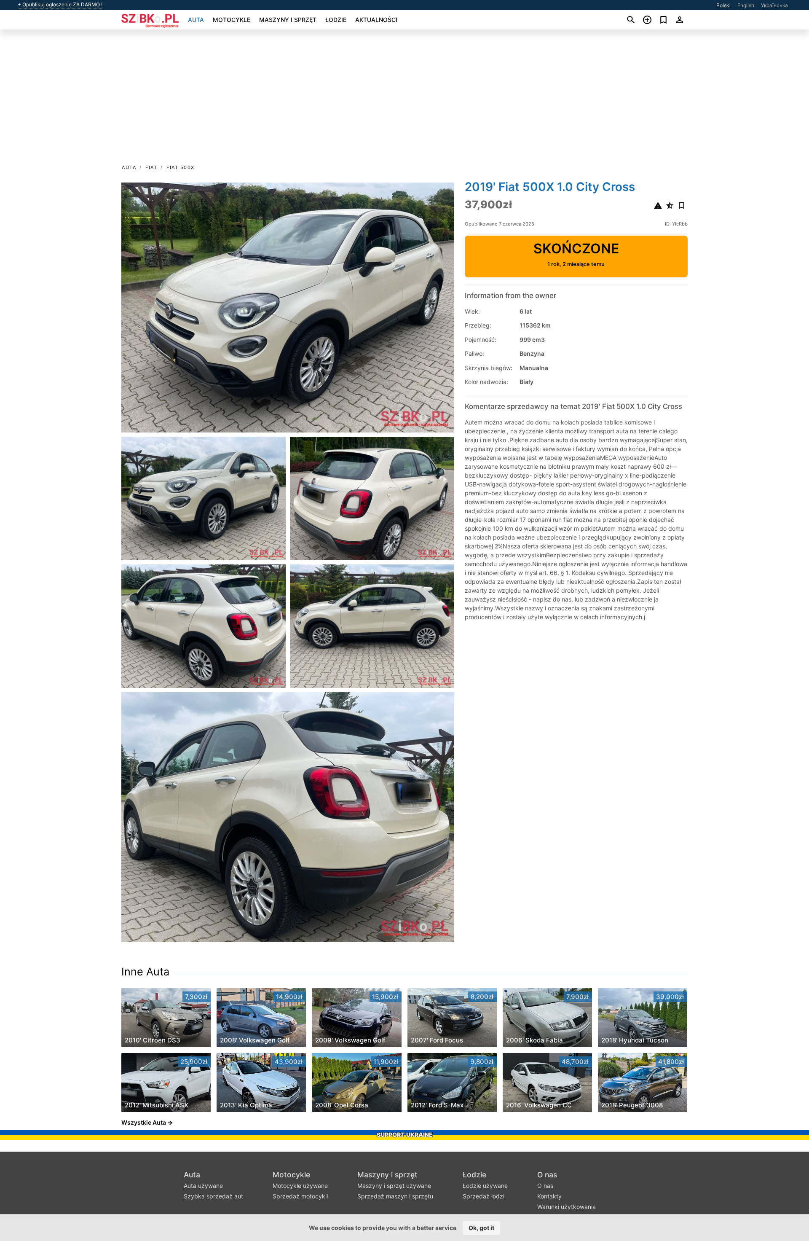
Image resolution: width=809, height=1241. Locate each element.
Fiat (151, 167)
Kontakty (549, 1196)
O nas (547, 1174)
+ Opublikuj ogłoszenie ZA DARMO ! (60, 5)
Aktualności (376, 19)
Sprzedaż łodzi (483, 1196)
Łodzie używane (485, 1185)
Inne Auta (145, 971)
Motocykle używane (300, 1185)
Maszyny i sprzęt (287, 19)
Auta (196, 19)
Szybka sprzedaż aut (213, 1196)
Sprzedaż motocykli (300, 1196)
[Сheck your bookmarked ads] (663, 20)
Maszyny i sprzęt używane (394, 1185)
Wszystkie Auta (143, 1122)
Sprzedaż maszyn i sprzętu (395, 1196)
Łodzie (335, 19)
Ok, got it (481, 1227)
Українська (774, 5)
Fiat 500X (180, 167)
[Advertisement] (404, 99)
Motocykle (231, 19)
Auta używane (203, 1185)
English (745, 5)
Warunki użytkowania (566, 1206)
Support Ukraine (405, 1134)
